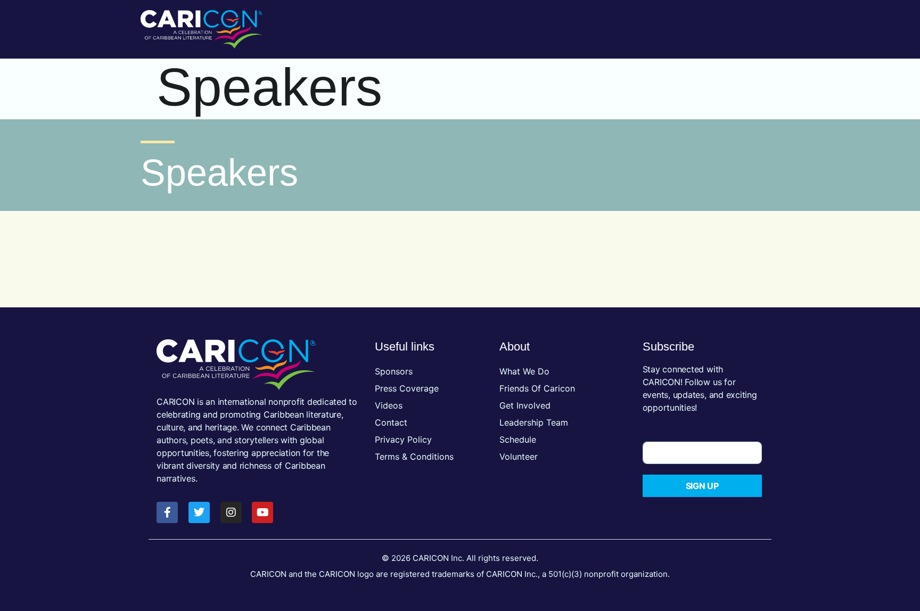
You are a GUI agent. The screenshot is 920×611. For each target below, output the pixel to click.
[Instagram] (231, 512)
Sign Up (702, 485)
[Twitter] (199, 512)
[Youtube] (262, 512)
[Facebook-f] (167, 512)
